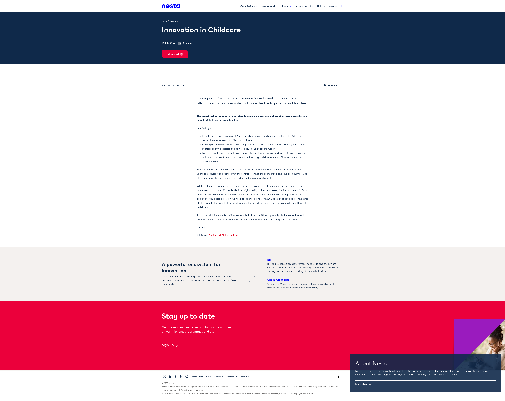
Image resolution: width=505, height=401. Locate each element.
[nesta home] (171, 6)
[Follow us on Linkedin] (181, 376)
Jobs (201, 377)
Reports (173, 21)
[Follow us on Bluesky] (170, 376)
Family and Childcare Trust (223, 235)
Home (164, 21)
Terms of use (219, 377)
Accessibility (232, 377)
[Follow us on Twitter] (164, 376)
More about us (363, 384)
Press (194, 377)
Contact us (244, 377)
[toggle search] (341, 7)
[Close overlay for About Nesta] (498, 357)
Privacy (208, 377)
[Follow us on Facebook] (175, 376)
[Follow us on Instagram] (186, 376)
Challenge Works (278, 280)
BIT (269, 260)
